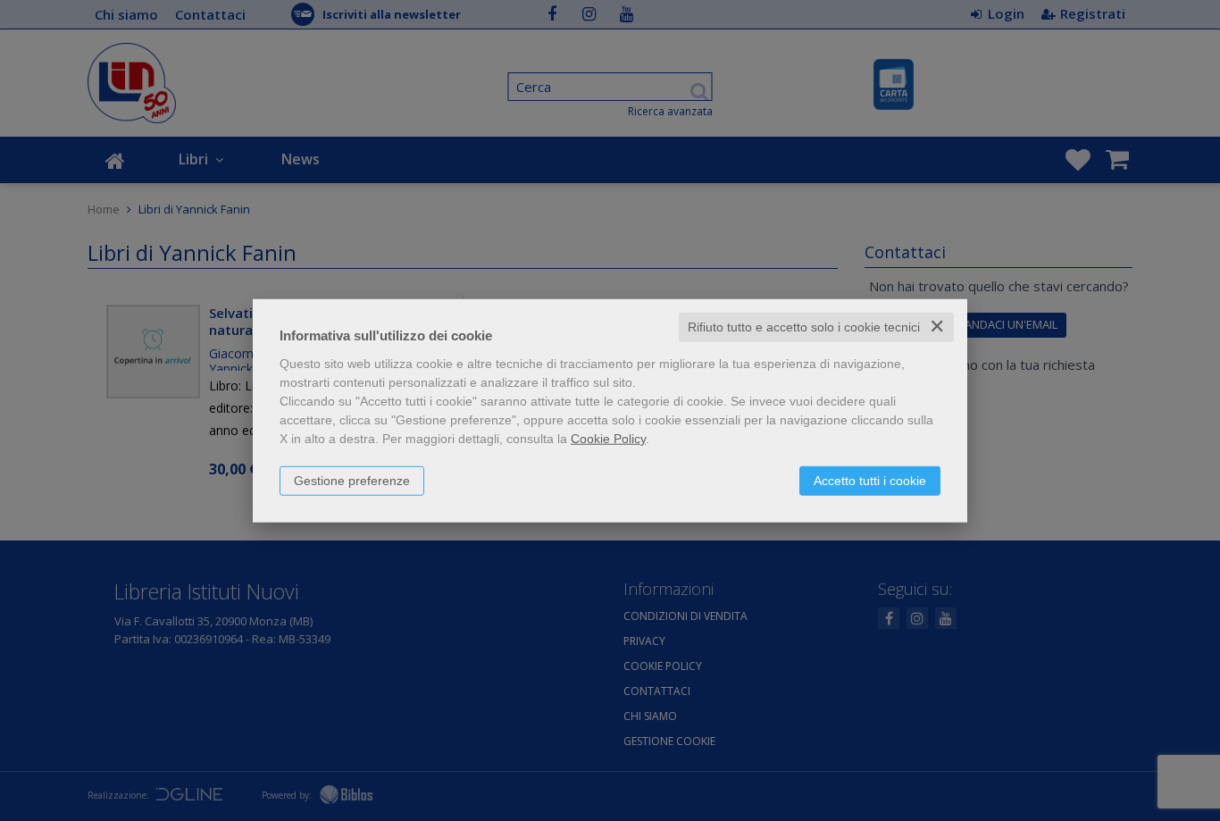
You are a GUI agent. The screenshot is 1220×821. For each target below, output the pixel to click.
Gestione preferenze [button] (352, 480)
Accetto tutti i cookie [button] (870, 480)
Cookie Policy (608, 438)
